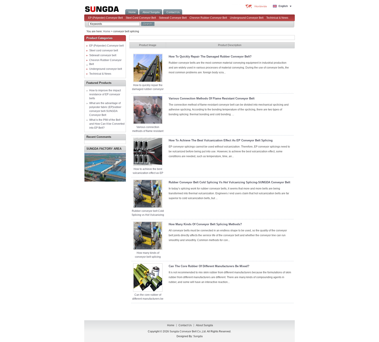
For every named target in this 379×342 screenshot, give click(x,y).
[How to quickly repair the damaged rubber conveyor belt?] (148, 81)
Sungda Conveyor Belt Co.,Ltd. (104, 8)
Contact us (185, 325)
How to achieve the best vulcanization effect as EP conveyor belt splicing (148, 172)
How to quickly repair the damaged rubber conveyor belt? (148, 89)
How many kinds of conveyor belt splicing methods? (148, 256)
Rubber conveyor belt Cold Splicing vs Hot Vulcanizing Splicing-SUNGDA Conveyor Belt (229, 182)
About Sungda (204, 325)
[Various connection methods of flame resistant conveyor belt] (148, 123)
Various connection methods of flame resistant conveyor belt (147, 131)
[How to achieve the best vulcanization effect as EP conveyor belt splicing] (148, 165)
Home (106, 31)
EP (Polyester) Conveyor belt (105, 17)
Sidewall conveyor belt (173, 17)
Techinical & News (277, 17)
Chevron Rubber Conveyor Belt (208, 17)
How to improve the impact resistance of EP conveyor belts (105, 94)
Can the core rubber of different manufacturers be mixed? (147, 298)
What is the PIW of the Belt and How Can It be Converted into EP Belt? (107, 123)
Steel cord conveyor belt (141, 17)
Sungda (198, 336)
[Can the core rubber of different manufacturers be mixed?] (148, 290)
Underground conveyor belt (246, 17)
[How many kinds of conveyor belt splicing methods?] (148, 248)
